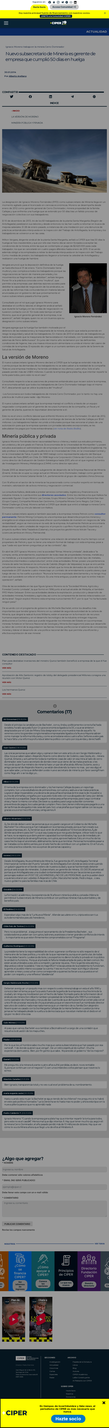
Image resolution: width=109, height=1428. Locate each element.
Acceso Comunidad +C (64, 7)
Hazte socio (68, 1418)
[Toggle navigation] (6, 23)
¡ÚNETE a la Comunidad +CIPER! (56, 16)
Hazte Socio (39, 7)
